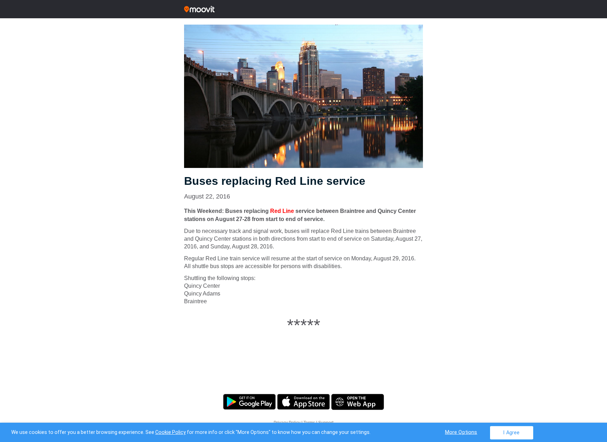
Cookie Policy (170, 432)
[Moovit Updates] (303, 9)
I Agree (511, 432)
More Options (461, 432)
